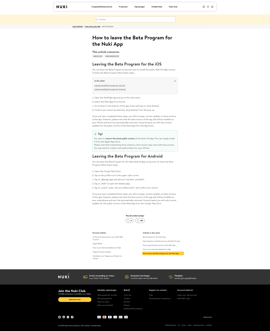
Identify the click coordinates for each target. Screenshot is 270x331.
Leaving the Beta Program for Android (110, 89)
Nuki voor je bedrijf (105, 305)
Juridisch (209, 325)
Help (151, 295)
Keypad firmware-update (102, 252)
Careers (127, 298)
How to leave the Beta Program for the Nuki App (161, 253)
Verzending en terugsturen (160, 298)
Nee (141, 220)
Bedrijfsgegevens (170, 325)
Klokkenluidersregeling (133, 308)
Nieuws (127, 305)
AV (179, 325)
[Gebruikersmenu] (208, 7)
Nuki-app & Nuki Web (92, 27)
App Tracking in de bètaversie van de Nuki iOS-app (161, 241)
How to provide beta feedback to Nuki (107, 247)
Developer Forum (198, 325)
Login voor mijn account (187, 295)
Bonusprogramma (104, 298)
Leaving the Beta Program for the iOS (109, 85)
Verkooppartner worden (107, 295)
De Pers (127, 301)
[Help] (204, 7)
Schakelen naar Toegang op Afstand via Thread (107, 257)
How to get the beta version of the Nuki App (159, 245)
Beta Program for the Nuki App (154, 237)
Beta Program (107, 27)
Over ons (127, 295)
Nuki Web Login (183, 298)
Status (190, 325)
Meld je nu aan (75, 299)
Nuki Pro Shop (103, 301)
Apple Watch (97, 243)
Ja (131, 220)
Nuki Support (77, 27)
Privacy (183, 325)
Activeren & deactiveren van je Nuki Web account (108, 238)
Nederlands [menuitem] (207, 317)
